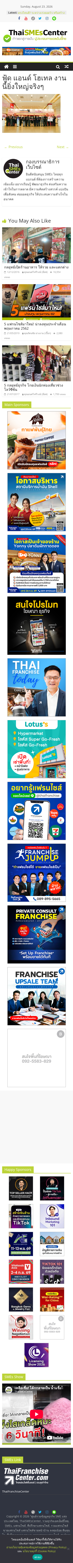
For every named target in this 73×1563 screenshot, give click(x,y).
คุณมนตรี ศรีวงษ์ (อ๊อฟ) (36, 272)
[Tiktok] (33, 18)
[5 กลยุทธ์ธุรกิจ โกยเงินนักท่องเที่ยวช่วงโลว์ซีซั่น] (36, 348)
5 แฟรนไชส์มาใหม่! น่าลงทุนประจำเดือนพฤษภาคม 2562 (35, 326)
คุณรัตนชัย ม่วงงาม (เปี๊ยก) (37, 333)
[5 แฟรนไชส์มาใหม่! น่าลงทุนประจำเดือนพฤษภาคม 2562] (36, 286)
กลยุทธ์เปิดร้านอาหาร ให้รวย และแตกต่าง (36, 267)
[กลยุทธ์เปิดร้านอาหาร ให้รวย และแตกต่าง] (36, 229)
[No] (68, 1549)
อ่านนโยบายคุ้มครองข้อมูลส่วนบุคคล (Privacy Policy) (36, 1547)
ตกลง (37, 1557)
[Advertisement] (36, 1127)
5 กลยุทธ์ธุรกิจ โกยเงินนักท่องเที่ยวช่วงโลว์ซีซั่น (33, 387)
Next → (63, 147)
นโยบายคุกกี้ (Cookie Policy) (39, 1551)
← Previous (13, 147)
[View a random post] (66, 67)
